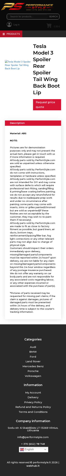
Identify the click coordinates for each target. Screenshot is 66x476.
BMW (33, 351)
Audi (33, 347)
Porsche (33, 371)
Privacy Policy (33, 402)
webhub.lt (33, 465)
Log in (16, 24)
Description (17, 123)
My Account (33, 392)
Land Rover (33, 361)
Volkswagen (33, 376)
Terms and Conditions (33, 411)
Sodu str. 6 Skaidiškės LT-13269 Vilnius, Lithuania (33, 429)
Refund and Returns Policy (33, 407)
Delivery (33, 397)
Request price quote (45, 104)
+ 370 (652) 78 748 (33, 443)
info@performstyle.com (33, 437)
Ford (33, 356)
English (29, 449)
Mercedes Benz (33, 366)
